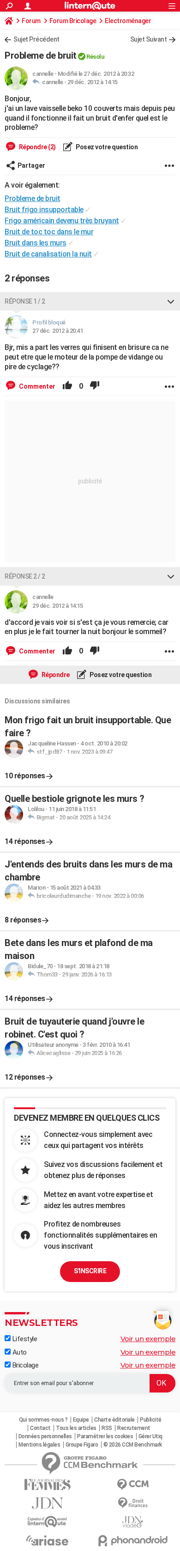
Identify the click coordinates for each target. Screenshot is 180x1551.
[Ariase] (47, 1540)
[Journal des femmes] (47, 1484)
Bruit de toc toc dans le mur (49, 231)
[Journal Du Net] (47, 1503)
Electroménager (128, 20)
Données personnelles (45, 1436)
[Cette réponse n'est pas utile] (95, 386)
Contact (40, 1428)
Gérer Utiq (150, 1436)
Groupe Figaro (82, 1444)
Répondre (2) (37, 147)
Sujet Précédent (36, 39)
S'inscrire (90, 1271)
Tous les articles (76, 1428)
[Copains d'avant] (47, 1521)
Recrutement (133, 1428)
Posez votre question (106, 147)
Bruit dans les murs (35, 242)
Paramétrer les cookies (105, 1436)
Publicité (151, 1420)
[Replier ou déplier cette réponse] (170, 301)
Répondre (55, 674)
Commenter (36, 386)
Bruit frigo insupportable (44, 209)
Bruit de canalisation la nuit (48, 254)
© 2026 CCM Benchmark (132, 1444)
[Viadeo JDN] (132, 1522)
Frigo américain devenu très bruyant (62, 220)
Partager (31, 165)
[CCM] (132, 1484)
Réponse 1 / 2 (25, 301)
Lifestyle (24, 1339)
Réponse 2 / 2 (25, 576)
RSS (107, 1428)
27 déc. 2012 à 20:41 (57, 330)
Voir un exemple (148, 1338)
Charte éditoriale (114, 1420)
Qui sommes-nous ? (43, 1420)
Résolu (95, 56)
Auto (19, 1352)
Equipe (81, 1420)
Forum (31, 20)
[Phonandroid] (132, 1540)
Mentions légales (39, 1444)
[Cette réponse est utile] (67, 386)
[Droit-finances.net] (132, 1503)
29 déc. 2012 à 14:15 (92, 82)
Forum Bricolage (72, 20)
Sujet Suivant (148, 39)
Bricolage (24, 1365)
